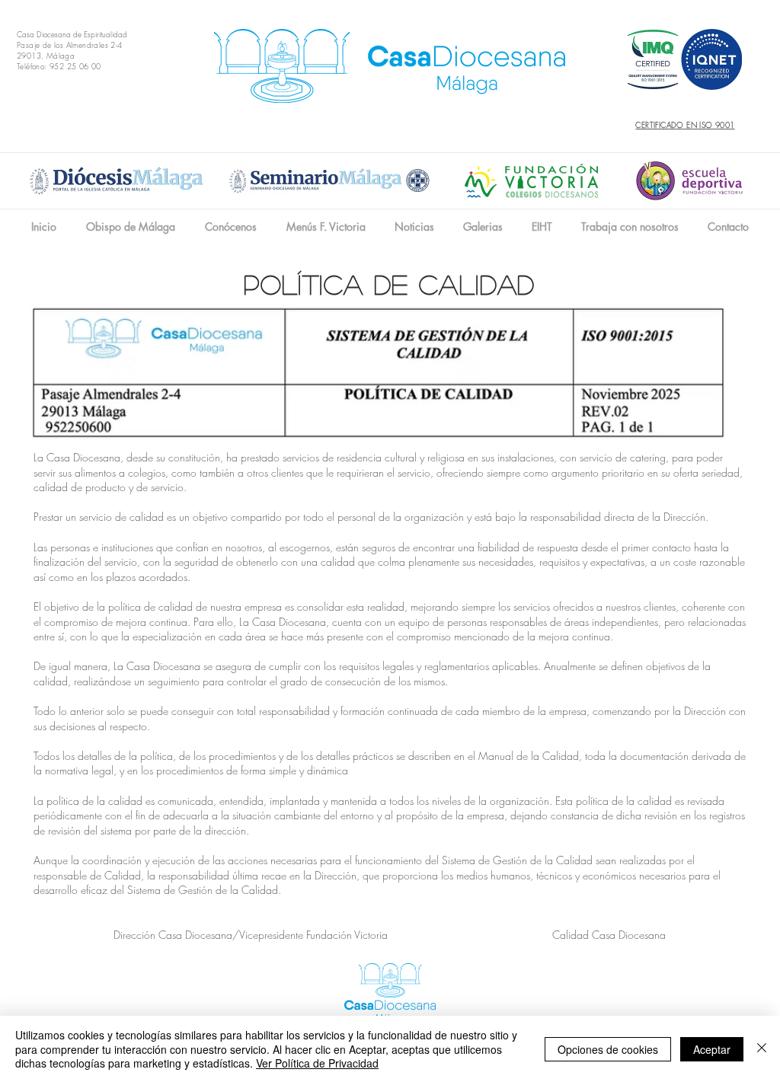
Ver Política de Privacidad (317, 1063)
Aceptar (711, 1049)
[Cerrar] (762, 1049)
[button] (230, 226)
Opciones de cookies (608, 1049)
